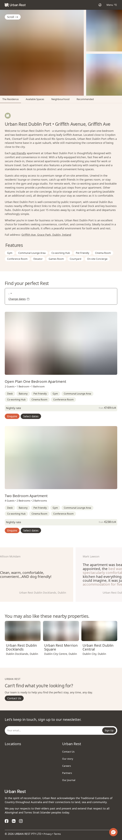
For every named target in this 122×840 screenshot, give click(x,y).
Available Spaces (35, 99)
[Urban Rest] (15, 5)
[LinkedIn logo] (13, 821)
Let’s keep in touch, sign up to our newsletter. (43, 719)
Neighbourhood (60, 99)
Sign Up (109, 730)
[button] (58, 372)
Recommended (85, 99)
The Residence (10, 99)
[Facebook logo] (6, 821)
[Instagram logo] (21, 821)
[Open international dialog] (100, 5)
